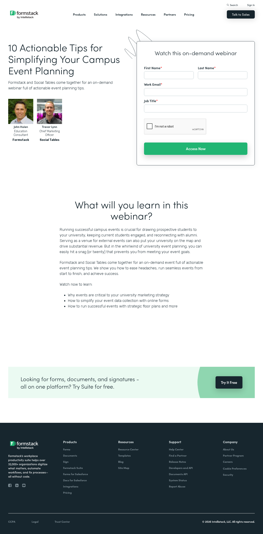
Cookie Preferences (235, 468)
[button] (79, 14)
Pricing (189, 14)
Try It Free (229, 382)
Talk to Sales (241, 14)
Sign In (251, 5)
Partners (170, 14)
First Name (153, 67)
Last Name (207, 67)
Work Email (153, 84)
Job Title (151, 100)
